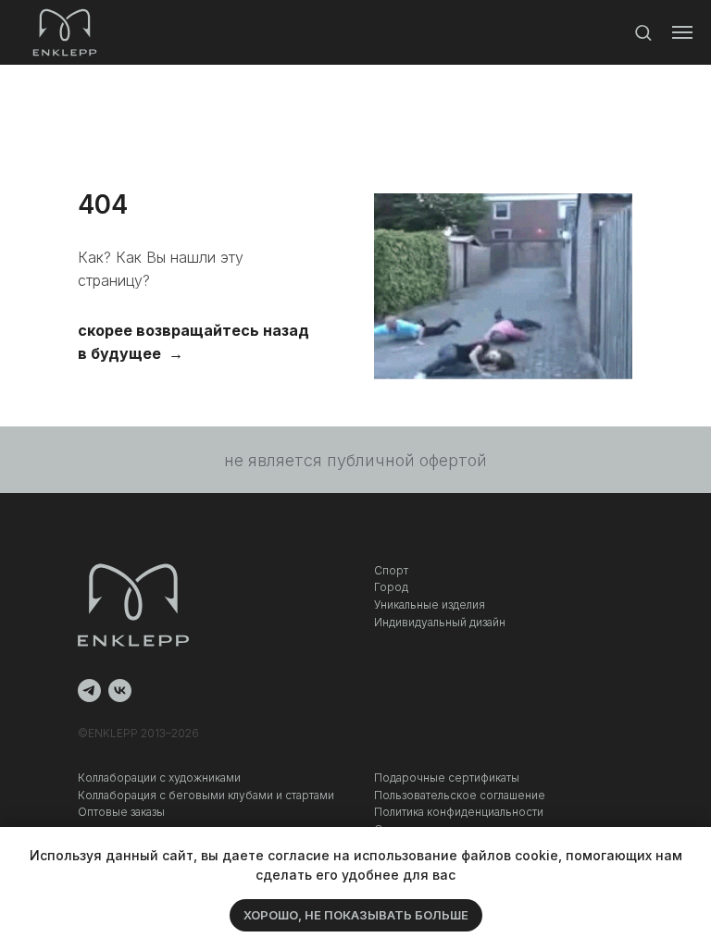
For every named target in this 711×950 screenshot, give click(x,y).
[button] (643, 32)
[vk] (119, 690)
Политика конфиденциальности (458, 812)
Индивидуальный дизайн (439, 622)
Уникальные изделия (429, 604)
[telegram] (89, 690)
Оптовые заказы (121, 812)
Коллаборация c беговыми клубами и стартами (206, 795)
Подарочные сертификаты (446, 777)
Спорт (391, 570)
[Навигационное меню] (682, 32)
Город (391, 587)
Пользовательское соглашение (459, 795)
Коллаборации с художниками (159, 777)
